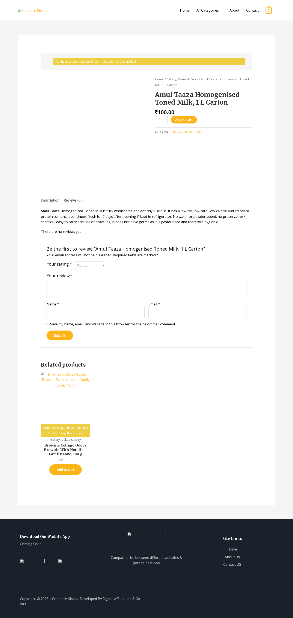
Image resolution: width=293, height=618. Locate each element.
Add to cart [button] (65, 469)
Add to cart (184, 119)
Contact (252, 10)
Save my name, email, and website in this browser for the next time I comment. (113, 324)
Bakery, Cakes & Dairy (182, 79)
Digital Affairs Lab (117, 598)
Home (185, 10)
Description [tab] (50, 200)
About (234, 10)
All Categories (207, 10)
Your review (60, 276)
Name (53, 304)
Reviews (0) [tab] (73, 200)
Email (154, 304)
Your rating (59, 264)
